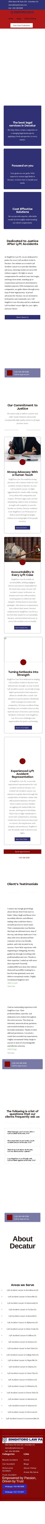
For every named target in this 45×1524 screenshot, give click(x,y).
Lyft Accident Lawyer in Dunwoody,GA (22, 1303)
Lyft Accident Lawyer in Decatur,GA (22, 1342)
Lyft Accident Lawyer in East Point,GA (22, 1348)
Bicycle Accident (10, 1460)
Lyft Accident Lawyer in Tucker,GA (22, 1309)
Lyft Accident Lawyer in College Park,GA (22, 1355)
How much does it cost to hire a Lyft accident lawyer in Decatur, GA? (21, 1141)
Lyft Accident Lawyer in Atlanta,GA (22, 1367)
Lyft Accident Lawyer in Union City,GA (22, 1373)
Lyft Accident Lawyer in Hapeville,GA (22, 1360)
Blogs (26, 1464)
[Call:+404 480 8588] (9, 373)
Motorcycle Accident (7, 1469)
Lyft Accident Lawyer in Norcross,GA (22, 1412)
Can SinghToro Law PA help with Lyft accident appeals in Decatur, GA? (22, 1159)
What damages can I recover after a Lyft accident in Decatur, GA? (21, 1132)
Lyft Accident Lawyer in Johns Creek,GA (22, 1329)
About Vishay (30, 1468)
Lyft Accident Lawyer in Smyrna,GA (22, 1405)
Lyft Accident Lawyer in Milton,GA (22, 1335)
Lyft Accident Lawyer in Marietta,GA (22, 1399)
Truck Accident (9, 1475)
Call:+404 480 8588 (21, 372)
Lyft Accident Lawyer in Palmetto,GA (22, 1386)
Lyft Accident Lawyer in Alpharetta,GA (22, 1322)
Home (26, 1460)
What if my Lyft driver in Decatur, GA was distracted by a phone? (20, 1150)
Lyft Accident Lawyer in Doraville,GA (22, 1297)
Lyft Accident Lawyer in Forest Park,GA (22, 1393)
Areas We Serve (31, 1472)
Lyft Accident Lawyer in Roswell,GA (22, 1316)
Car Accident (8, 1464)
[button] (22, 1132)
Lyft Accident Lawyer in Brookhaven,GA (22, 1290)
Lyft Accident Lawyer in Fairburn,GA (22, 1380)
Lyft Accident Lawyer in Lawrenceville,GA (22, 1418)
